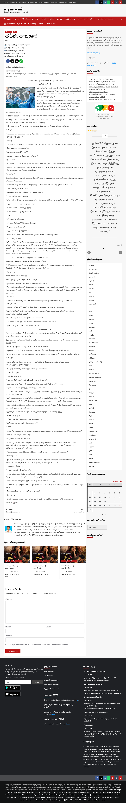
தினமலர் (91, 396)
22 (114, 501)
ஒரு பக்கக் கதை (9, 23)
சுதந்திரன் (92, 339)
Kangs (86, 697)
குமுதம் (91, 323)
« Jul (104, 514)
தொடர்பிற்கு (72, 2)
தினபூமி (91, 393)
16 (119, 497)
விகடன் (91, 458)
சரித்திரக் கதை (70, 19)
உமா (90, 292)
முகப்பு (6, 2)
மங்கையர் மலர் (93, 431)
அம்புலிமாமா (93, 269)
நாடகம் (41, 23)
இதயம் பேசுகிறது (94, 273)
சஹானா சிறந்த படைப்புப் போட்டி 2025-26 (102, 99)
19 (100, 501)
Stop (105, 248)
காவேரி (91, 315)
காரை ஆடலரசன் (24, 45)
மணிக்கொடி (92, 435)
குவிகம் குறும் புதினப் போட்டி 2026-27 (101, 79)
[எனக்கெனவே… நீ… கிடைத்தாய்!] (17, 554)
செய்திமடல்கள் (48, 676)
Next (120, 252)
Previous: (13, 511)
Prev (89, 252)
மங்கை (91, 427)
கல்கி (90, 311)
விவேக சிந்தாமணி (94, 462)
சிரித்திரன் (92, 335)
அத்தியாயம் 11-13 (58, 80)
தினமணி (92, 389)
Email (48, 627)
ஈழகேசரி (91, 281)
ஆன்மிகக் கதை (27, 19)
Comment (9, 599)
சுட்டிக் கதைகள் (83, 19)
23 (119, 501)
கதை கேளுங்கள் (49, 671)
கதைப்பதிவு (13, 2)
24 (90, 505)
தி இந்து (91, 369)
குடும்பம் (51, 19)
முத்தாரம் (92, 447)
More (76, 700)
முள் (91, 725)
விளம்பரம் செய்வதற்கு (51, 680)
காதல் (37, 19)
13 (105, 497)
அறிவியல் (16, 19)
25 (95, 505)
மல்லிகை (91, 443)
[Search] (121, 19)
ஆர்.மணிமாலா (12, 571)
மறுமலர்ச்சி (92, 439)
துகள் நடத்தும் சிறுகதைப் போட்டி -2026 (101, 84)
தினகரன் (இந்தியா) (95, 373)
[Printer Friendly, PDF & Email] (12, 502)
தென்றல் (91, 408)
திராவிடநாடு (93, 400)
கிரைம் (44, 19)
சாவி (90, 331)
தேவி (13, 560)
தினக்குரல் (92, 381)
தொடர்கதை (32, 23)
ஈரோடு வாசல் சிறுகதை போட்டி (98, 92)
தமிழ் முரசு (92, 358)
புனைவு (110, 19)
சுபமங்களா (92, 346)
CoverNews (92, 800)
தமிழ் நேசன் (92, 354)
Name (8, 627)
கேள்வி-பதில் (22, 2)
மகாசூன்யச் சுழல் (96, 684)
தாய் (90, 366)
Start (103, 248)
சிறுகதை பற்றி (32, 2)
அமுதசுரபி (92, 265)
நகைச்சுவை (102, 19)
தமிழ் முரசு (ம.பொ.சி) (95, 362)
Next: (79, 511)
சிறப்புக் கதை (21, 23)
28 (110, 505)
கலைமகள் (92, 308)
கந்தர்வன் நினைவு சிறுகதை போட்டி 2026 (102, 82)
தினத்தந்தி (92, 385)
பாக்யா (91, 423)
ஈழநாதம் (91, 288)
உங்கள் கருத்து (63, 2)
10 (90, 497)
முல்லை (91, 450)
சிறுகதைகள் (13, 9)
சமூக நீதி (59, 19)
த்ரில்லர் (92, 19)
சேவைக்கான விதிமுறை (51, 684)
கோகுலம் (92, 327)
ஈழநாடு (91, 284)
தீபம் (90, 404)
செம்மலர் (91, 350)
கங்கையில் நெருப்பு (96, 697)
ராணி (90, 454)
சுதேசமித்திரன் (93, 342)
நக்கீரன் (91, 420)
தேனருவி (92, 412)
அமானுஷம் (7, 19)
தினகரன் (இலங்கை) (95, 377)
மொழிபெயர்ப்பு (50, 23)
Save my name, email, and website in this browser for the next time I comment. (38, 644)
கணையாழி (92, 304)
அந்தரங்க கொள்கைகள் (51, 689)
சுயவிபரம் (54, 2)
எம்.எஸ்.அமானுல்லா (102, 712)
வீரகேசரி (91, 466)
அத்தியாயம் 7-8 (31, 80)
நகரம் (103, 671)
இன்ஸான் (92, 277)
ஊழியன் (91, 296)
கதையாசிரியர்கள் (44, 2)
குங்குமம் (91, 319)
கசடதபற (91, 300)
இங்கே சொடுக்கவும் (94, 53)
